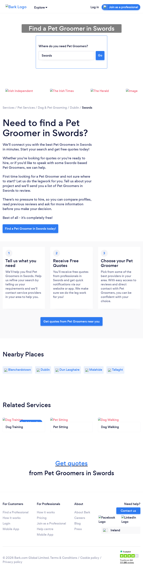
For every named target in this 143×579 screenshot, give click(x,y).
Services (8, 108)
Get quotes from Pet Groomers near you (71, 321)
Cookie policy (89, 558)
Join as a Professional (51, 523)
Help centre (45, 529)
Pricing (42, 518)
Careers (79, 518)
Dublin (74, 108)
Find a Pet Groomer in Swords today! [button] (30, 229)
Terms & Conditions (63, 558)
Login (6, 523)
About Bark (82, 512)
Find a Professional (15, 512)
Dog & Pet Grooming (52, 108)
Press (78, 529)
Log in (95, 7)
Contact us (128, 511)
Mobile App (11, 529)
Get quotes (71, 463)
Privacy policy (12, 562)
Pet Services (26, 108)
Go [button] (100, 55)
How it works (12, 518)
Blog (77, 523)
